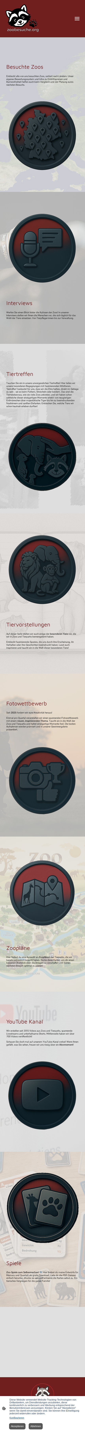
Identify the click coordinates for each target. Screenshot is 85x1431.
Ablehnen (35, 1426)
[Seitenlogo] (23, 18)
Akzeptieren (17, 1426)
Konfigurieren (16, 1417)
